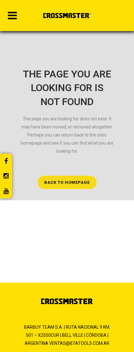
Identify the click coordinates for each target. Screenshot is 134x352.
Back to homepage (67, 182)
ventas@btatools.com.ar (79, 343)
